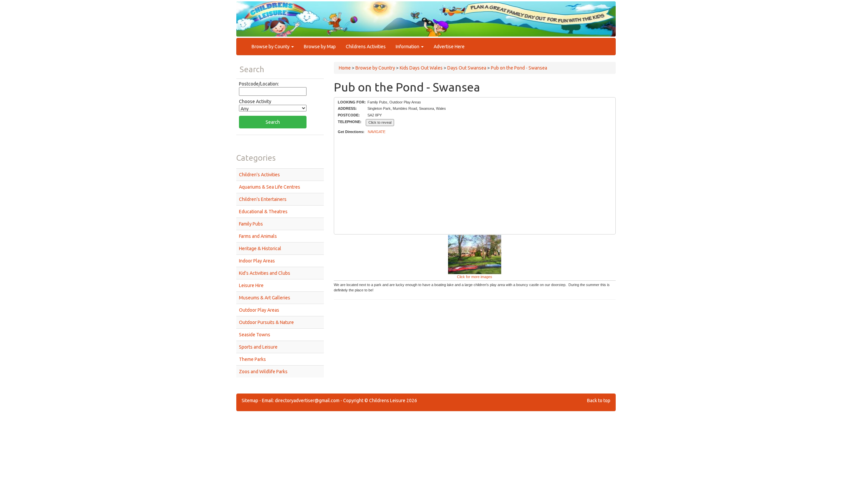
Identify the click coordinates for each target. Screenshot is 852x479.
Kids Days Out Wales (421, 68)
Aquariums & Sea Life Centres (269, 187)
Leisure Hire (251, 285)
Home (345, 68)
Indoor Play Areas (257, 260)
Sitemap (250, 400)
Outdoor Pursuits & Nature (266, 322)
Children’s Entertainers (263, 199)
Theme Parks (252, 359)
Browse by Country (375, 68)
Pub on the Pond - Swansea (519, 68)
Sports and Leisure (258, 347)
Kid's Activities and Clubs (264, 273)
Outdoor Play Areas (259, 310)
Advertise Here (449, 46)
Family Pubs (251, 224)
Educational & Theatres (263, 211)
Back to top (598, 400)
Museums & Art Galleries (264, 297)
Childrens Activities (366, 46)
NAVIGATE (376, 132)
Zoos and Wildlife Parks (263, 371)
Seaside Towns (254, 334)
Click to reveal (379, 122)
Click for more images (474, 277)
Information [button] (408, 46)
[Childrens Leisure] (266, 13)
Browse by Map (320, 46)
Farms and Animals (258, 236)
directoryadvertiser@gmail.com (307, 400)
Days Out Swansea (466, 68)
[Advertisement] (474, 184)
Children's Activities (259, 174)
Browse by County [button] (271, 46)
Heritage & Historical (260, 248)
